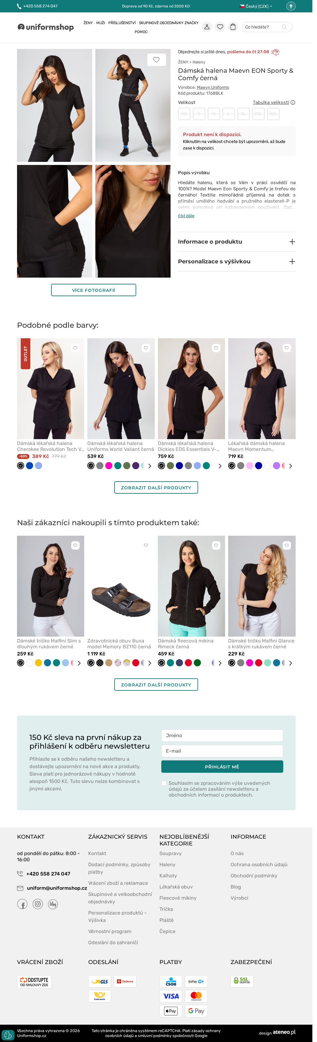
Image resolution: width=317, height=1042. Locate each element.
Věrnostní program (109, 931)
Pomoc (141, 32)
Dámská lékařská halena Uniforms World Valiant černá (120, 446)
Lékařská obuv (176, 887)
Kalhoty (168, 876)
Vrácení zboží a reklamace (118, 883)
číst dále (186, 215)
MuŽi (100, 23)
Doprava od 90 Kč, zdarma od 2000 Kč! (156, 6)
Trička (166, 909)
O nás (237, 853)
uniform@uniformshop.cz (54, 888)
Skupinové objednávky (161, 23)
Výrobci (239, 898)
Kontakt (97, 853)
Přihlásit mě (222, 767)
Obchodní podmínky (254, 876)
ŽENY (183, 62)
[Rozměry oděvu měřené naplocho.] (293, 102)
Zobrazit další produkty (156, 488)
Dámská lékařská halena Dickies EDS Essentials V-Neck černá (187, 446)
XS (184, 113)
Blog (236, 887)
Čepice (167, 931)
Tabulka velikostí (271, 102)
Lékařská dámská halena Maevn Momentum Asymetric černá (256, 446)
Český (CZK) (257, 6)
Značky (192, 23)
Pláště (166, 920)
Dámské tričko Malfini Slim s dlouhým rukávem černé (49, 644)
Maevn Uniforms (213, 87)
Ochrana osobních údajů (259, 864)
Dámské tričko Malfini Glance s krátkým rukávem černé (261, 644)
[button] (237, 241)
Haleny (199, 62)
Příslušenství (122, 23)
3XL (273, 113)
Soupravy (170, 853)
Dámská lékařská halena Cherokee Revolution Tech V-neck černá (50, 446)
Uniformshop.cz (31, 1035)
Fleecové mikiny (178, 898)
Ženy (88, 23)
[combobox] (267, 27)
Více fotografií (93, 290)
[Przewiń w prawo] (147, 466)
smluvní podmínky (155, 1035)
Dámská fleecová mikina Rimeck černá (186, 644)
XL (243, 113)
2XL (258, 113)
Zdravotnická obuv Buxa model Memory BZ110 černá (119, 644)
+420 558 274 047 (40, 6)
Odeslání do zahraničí (113, 942)
